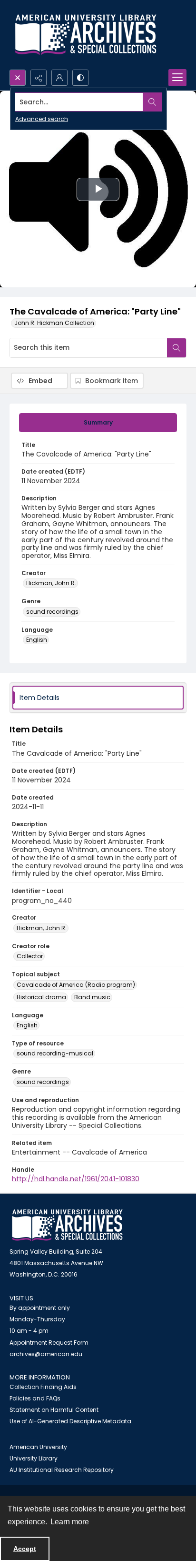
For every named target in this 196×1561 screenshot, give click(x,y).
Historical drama (41, 997)
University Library (34, 1458)
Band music (92, 997)
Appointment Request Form (49, 1342)
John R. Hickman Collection (54, 323)
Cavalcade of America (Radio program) (76, 985)
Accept (24, 1548)
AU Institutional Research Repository (62, 1470)
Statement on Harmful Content (54, 1410)
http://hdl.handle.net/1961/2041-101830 (75, 1179)
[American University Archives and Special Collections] (67, 1225)
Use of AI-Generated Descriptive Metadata (70, 1421)
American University (38, 1447)
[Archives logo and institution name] (86, 35)
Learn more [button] (69, 1522)
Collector (30, 956)
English (36, 640)
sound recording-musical (55, 1053)
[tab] (98, 423)
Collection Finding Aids (43, 1387)
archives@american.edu (46, 1354)
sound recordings (52, 612)
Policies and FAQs (35, 1398)
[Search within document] (176, 347)
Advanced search (41, 119)
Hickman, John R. (51, 583)
